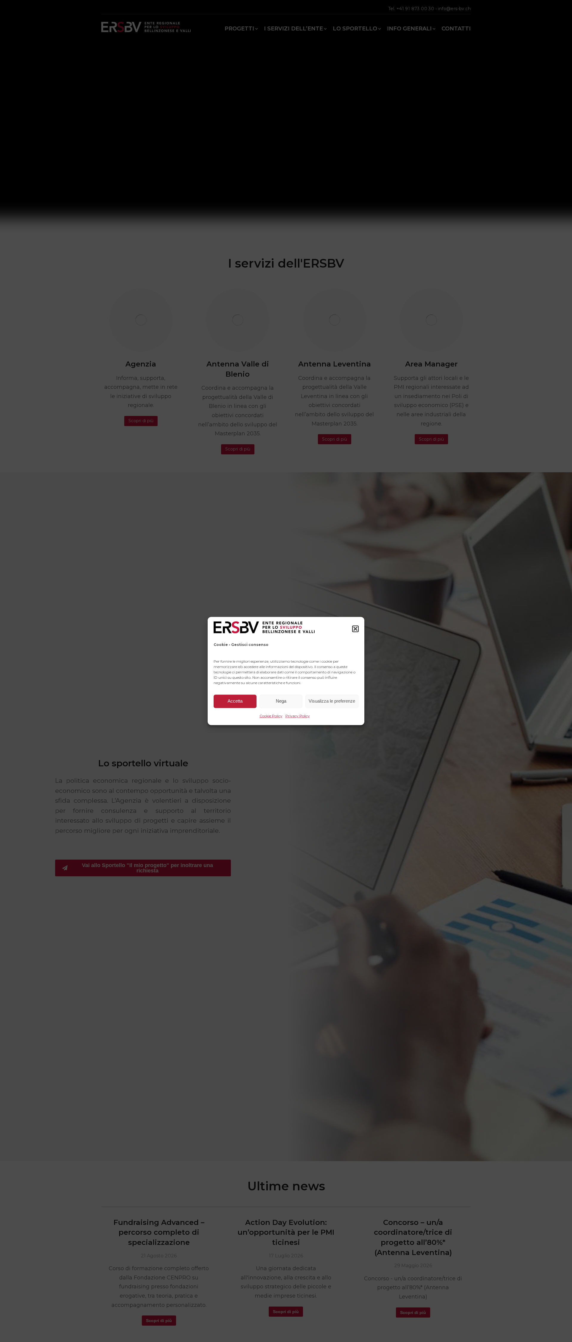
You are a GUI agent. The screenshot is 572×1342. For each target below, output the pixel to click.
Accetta (235, 701)
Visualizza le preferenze (332, 701)
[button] (355, 629)
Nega (281, 701)
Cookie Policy (270, 716)
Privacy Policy (297, 716)
